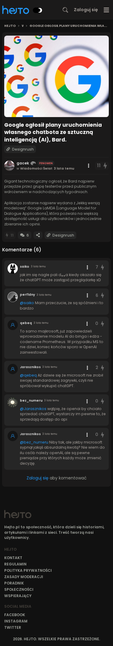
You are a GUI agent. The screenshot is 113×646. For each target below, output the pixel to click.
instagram (15, 621)
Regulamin (15, 564)
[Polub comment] (102, 267)
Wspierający (18, 595)
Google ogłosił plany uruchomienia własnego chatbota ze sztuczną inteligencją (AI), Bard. (69, 26)
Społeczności (18, 589)
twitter (12, 627)
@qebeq (28, 375)
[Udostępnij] (37, 235)
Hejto (10, 26)
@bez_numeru (34, 442)
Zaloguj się (86, 10)
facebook (14, 614)
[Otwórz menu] (106, 9)
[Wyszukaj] (65, 10)
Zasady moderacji (23, 576)
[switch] (37, 10)
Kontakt (13, 557)
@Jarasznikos (33, 408)
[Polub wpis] (105, 166)
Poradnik (14, 583)
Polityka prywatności (28, 570)
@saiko (27, 302)
